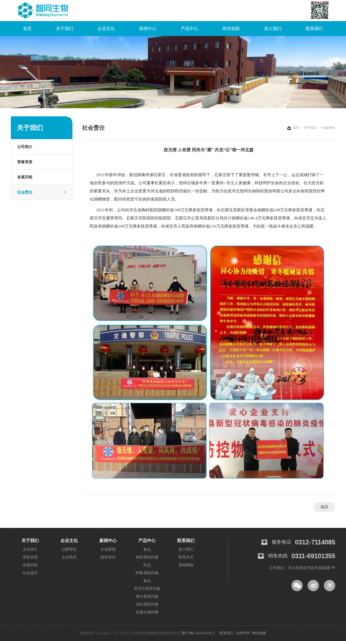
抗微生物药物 (147, 612)
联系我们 (314, 28)
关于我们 (64, 28)
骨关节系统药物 (147, 589)
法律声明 (243, 633)
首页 (27, 28)
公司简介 (24, 147)
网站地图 (259, 633)
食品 (147, 549)
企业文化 (106, 28)
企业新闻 (108, 549)
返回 (324, 507)
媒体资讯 (108, 557)
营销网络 (186, 565)
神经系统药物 (147, 557)
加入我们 (272, 28)
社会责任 (24, 192)
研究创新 (231, 28)
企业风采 (69, 557)
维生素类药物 (147, 596)
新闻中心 (148, 28)
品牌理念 (69, 549)
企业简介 (30, 549)
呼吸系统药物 (147, 573)
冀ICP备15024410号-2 (198, 633)
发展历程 (24, 177)
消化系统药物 (147, 604)
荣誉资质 (24, 162)
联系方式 (186, 557)
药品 (147, 565)
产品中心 (189, 28)
